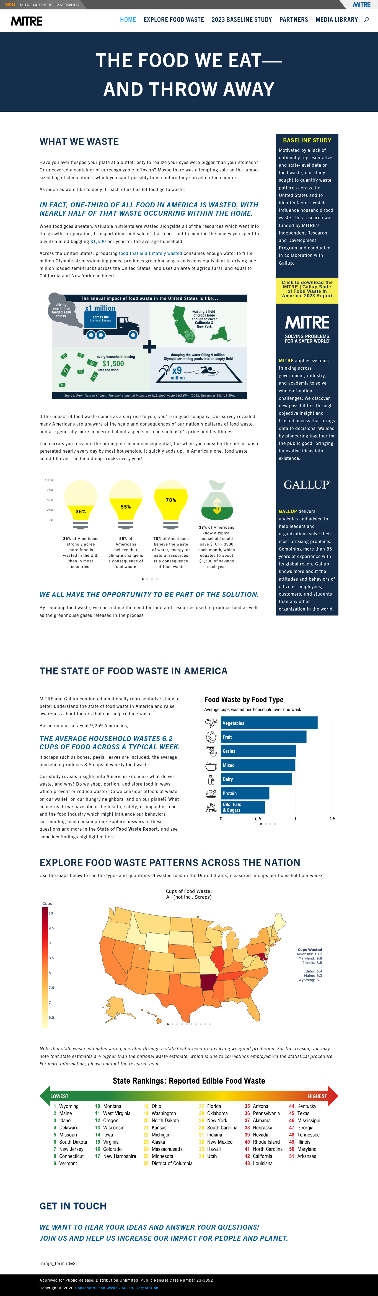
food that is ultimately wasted (150, 253)
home (241, 212)
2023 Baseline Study (242, 20)
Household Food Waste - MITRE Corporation (117, 1287)
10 (210, 1024)
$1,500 (98, 241)
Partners (293, 20)
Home (128, 20)
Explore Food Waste (174, 20)
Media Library (337, 20)
